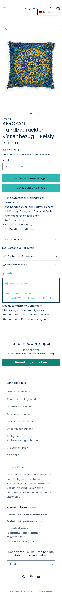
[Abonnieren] (51, 564)
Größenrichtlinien (17, 448)
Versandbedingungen (20, 428)
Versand (17, 154)
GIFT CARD (13, 455)
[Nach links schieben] (23, 113)
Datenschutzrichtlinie (20, 421)
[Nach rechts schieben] (38, 113)
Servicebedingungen (19, 414)
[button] (4, 8)
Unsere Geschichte (18, 391)
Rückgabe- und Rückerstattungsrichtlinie (22, 438)
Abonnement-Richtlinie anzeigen (24, 319)
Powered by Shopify (44, 592)
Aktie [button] (9, 273)
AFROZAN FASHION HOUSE (25, 592)
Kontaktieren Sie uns (19, 406)
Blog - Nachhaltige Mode (22, 399)
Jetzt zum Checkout (31, 187)
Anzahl (6, 160)
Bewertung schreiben (31, 362)
